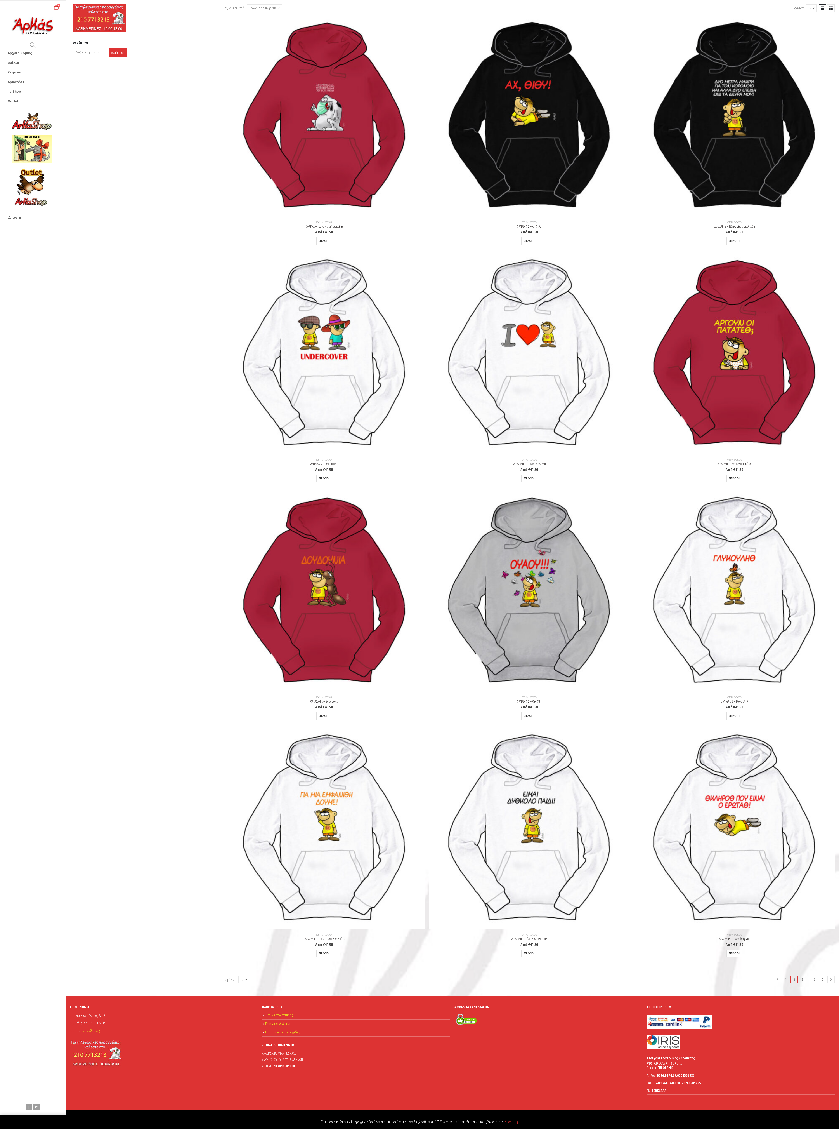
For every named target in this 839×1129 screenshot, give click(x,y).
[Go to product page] (324, 116)
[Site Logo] (33, 26)
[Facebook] (29, 1107)
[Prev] (777, 979)
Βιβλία (13, 62)
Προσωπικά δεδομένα (278, 1023)
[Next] (831, 979)
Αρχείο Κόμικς (20, 53)
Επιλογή (324, 241)
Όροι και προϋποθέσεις (279, 1015)
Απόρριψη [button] (511, 1121)
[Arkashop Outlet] (32, 187)
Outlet (13, 101)
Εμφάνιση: (797, 7)
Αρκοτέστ (16, 82)
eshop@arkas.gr (92, 1030)
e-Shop (15, 91)
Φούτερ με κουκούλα (324, 222)
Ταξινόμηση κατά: (234, 7)
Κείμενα (14, 72)
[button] (32, 45)
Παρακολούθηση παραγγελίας (282, 1032)
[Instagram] (36, 1107)
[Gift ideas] (32, 149)
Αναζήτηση (118, 52)
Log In (17, 217)
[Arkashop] (32, 121)
